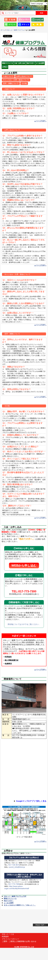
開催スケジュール (7, 63)
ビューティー (24, 19)
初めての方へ (31, 63)
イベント (10, 24)
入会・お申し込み (19, 63)
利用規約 (5, 936)
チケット (24, 24)
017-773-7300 (14, 884)
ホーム (3, 30)
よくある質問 (40, 63)
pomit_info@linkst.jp (17, 867)
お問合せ (5, 67)
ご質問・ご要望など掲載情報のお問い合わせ (19, 941)
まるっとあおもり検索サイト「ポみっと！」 (8, 4)
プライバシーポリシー (10, 939)
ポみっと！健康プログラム (15, 30)
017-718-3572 (14, 865)
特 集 (37, 24)
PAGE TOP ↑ (40, 925)
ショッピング (37, 19)
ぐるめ (10, 19)
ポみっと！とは (8, 934)
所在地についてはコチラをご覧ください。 (24, 624)
